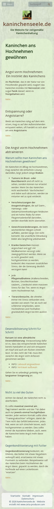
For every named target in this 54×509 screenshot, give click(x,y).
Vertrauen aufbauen (27, 367)
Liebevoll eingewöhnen (29, 364)
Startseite (15, 495)
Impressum (38, 495)
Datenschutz (27, 498)
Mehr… (8, 99)
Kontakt (26, 495)
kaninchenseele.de (27, 23)
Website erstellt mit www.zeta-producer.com (27, 503)
